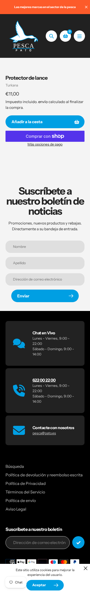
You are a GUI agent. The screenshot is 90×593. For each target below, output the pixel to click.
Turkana (12, 85)
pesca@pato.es (44, 433)
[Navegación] (79, 36)
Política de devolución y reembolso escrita (44, 474)
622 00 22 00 (44, 380)
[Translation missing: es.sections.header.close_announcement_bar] (86, 7)
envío (43, 101)
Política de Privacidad (26, 483)
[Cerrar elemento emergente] (85, 568)
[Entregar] (78, 542)
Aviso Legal (16, 509)
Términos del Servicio (25, 491)
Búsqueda (15, 466)
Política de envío (21, 500)
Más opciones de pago (45, 144)
